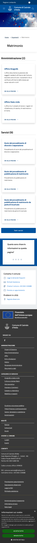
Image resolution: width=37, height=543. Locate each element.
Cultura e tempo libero (12, 381)
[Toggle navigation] (4, 8)
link (8, 527)
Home (7, 37)
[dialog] (18, 526)
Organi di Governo (11, 349)
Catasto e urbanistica (12, 390)
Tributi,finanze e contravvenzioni (16, 409)
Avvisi (7, 431)
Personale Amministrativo (13, 365)
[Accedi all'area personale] (29, 2)
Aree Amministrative (12, 352)
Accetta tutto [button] (18, 531)
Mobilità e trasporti (11, 394)
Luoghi (7, 440)
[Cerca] (33, 8)
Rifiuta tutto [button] (18, 536)
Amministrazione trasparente (14, 500)
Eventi (7, 443)
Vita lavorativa (9, 384)
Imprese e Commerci (11, 387)
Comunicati (8, 428)
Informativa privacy (11, 504)
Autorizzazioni (9, 415)
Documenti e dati (10, 368)
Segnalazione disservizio (13, 485)
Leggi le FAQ (9, 488)
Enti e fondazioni (10, 359)
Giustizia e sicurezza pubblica (14, 405)
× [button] (35, 511)
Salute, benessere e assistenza (15, 412)
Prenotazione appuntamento (14, 481)
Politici (7, 362)
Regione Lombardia (9, 2)
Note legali (8, 507)
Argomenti (15, 37)
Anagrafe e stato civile (12, 378)
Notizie (7, 424)
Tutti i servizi (18, 230)
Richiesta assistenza (11, 491)
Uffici (6, 356)
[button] (18, 540)
